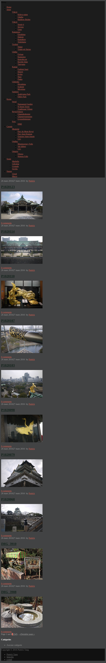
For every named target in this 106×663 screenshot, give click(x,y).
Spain (9, 159)
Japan (9, 10)
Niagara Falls (23, 156)
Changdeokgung (24, 114)
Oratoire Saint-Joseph (26, 137)
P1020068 (8, 499)
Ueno (20, 29)
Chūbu (14, 52)
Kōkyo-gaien (23, 15)
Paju (14, 122)
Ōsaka (20, 79)
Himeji (20, 72)
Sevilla (15, 169)
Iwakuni (21, 87)
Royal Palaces (17, 112)
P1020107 (8, 320)
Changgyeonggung (25, 117)
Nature (9, 171)
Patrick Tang (12, 654)
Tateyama (21, 64)
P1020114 (8, 231)
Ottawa (20, 154)
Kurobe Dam (23, 62)
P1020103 (8, 365)
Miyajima (21, 89)
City (19, 139)
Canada (9, 127)
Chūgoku (15, 82)
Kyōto (20, 74)
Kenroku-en (22, 59)
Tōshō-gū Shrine (24, 49)
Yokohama (22, 42)
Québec (15, 141)
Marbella (15, 161)
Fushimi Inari (23, 69)
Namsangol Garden (25, 104)
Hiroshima (22, 84)
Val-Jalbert (22, 146)
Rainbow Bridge (24, 20)
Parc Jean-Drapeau (25, 134)
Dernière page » (28, 634)
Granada (15, 166)
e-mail (9, 659)
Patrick (32, 181)
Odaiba (20, 17)
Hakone (21, 37)
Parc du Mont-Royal (26, 132)
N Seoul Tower (24, 107)
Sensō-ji (21, 25)
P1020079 (8, 454)
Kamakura (22, 39)
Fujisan (20, 54)
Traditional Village (25, 109)
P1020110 (8, 276)
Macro (14, 176)
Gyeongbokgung (24, 119)
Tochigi (15, 44)
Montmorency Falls (25, 144)
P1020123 (8, 187)
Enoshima (21, 34)
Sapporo (15, 92)
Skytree (21, 27)
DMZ (20, 124)
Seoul (14, 102)
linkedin (10, 657)
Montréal (15, 129)
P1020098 (8, 410)
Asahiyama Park (24, 94)
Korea (9, 99)
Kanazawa (22, 57)
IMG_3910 (8, 544)
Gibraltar (15, 164)
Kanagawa (16, 32)
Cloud (14, 174)
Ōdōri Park (22, 97)
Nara (19, 77)
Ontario (15, 151)
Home (9, 7)
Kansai (14, 67)
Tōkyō (14, 12)
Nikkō (20, 47)
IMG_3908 (8, 592)
